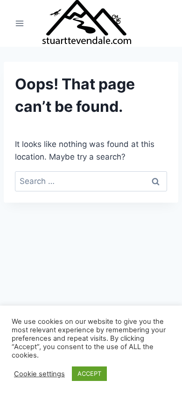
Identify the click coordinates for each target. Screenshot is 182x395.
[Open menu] (19, 23)
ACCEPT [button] (89, 373)
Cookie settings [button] (39, 374)
